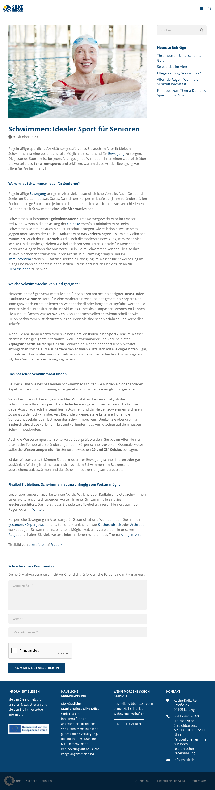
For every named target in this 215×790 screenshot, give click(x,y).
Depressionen (19, 269)
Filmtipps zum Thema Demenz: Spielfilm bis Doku (181, 92)
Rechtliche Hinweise (171, 781)
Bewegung (116, 153)
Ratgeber (15, 534)
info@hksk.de (184, 760)
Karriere (31, 781)
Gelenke (73, 223)
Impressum (199, 781)
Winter (37, 509)
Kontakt (46, 781)
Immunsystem (19, 259)
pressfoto (36, 544)
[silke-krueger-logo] (13, 8)
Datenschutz (143, 781)
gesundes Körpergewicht (28, 524)
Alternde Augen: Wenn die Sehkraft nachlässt (177, 81)
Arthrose (137, 524)
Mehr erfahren (129, 724)
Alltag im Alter (132, 534)
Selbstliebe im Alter (172, 66)
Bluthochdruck (109, 524)
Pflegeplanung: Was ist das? (179, 73)
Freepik (56, 544)
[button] (201, 8)
